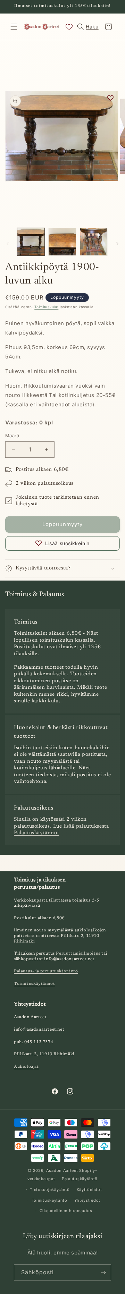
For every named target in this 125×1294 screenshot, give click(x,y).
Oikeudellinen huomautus (66, 1210)
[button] (14, 26)
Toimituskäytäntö (49, 1200)
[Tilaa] (103, 1272)
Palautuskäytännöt (36, 833)
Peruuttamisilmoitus (78, 954)
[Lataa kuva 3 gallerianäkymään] (94, 242)
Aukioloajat (26, 1067)
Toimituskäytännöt (34, 984)
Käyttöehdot (89, 1189)
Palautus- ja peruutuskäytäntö (46, 971)
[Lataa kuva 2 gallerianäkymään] (62, 242)
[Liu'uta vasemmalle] (7, 243)
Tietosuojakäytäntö (50, 1189)
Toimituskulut (46, 307)
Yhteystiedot (87, 1200)
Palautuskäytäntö (80, 1178)
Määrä (12, 435)
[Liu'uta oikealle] (117, 243)
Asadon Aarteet (62, 1170)
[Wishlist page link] (69, 26)
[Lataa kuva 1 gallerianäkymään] (31, 242)
